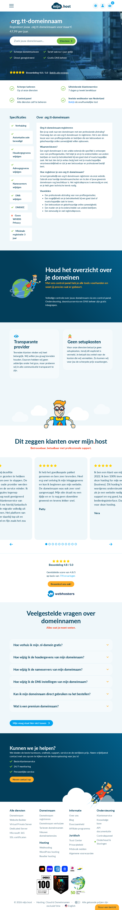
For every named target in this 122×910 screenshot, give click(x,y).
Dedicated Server (19, 828)
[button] (95, 6)
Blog (71, 819)
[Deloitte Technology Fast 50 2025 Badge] (78, 884)
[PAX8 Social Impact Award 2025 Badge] (60, 884)
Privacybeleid (76, 844)
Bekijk (71, 101)
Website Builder (18, 819)
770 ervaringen (67, 575)
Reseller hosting (47, 856)
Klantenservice (104, 815)
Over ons (74, 815)
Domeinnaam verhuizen (51, 823)
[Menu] (11, 6)
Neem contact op (22, 779)
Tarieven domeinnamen (51, 827)
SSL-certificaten (18, 837)
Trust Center (75, 840)
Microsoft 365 (17, 832)
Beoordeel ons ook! (61, 584)
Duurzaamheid (76, 824)
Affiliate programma (79, 828)
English (71, 905)
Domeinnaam (16, 815)
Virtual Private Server (21, 824)
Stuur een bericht (107, 907)
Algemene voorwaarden (81, 853)
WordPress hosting (49, 851)
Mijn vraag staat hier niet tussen (30, 723)
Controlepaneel (105, 835)
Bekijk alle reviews (59, 72)
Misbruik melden (77, 848)
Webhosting (45, 847)
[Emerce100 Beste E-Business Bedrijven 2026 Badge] (44, 884)
